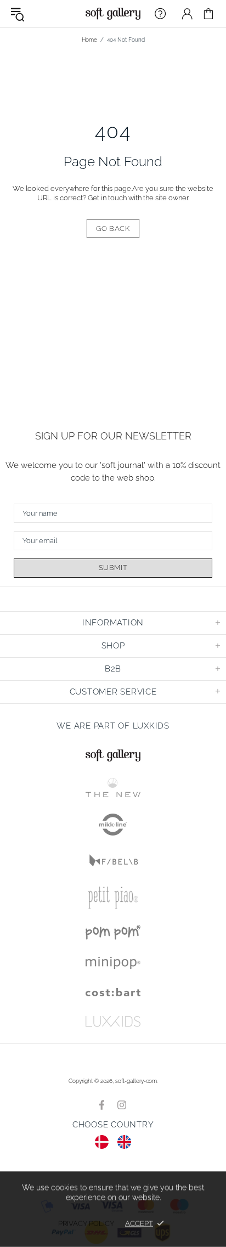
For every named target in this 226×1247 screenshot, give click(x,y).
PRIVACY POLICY (86, 1223)
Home (89, 40)
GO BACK (113, 228)
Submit (113, 567)
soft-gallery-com (113, 14)
